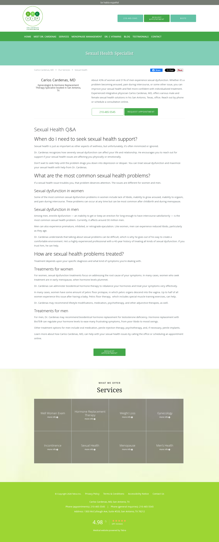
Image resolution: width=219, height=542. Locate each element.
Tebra (123, 530)
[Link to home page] (28, 18)
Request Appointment (141, 111)
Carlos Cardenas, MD (44, 69)
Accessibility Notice (138, 493)
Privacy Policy (92, 493)
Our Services (64, 69)
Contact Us (158, 493)
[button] (157, 18)
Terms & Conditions (113, 493)
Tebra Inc (76, 493)
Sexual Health (81, 69)
